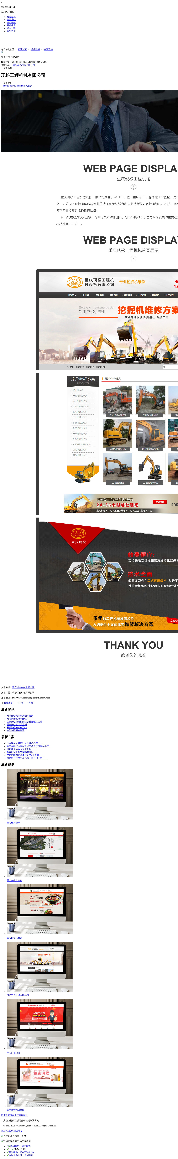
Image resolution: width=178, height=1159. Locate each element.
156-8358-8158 (26, 1152)
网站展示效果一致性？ (18, 719)
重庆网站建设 (21, 1115)
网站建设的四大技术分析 (21, 749)
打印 (20, 703)
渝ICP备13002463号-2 (11, 1131)
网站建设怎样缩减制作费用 (20, 716)
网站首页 (11, 16)
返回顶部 (27, 1155)
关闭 (30, 703)
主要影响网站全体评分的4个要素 (25, 755)
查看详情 (48, 49)
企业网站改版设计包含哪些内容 (25, 743)
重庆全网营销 (7, 1115)
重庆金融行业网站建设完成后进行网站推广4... (29, 746)
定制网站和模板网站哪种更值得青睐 (24, 721)
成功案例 (11, 22)
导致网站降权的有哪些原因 (22, 752)
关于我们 (11, 19)
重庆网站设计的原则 (17, 724)
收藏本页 (8, 703)
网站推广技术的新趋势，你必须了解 (27, 758)
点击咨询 (19, 1146)
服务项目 (11, 25)
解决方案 (11, 28)
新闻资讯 (11, 31)
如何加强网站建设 (15, 730)
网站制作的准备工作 (17, 727)
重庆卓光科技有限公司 (24, 65)
